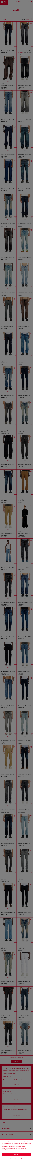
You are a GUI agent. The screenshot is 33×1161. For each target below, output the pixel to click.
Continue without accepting (16, 1158)
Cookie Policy (5, 1149)
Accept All (16, 1154)
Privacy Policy (21, 1148)
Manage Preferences (7, 1148)
